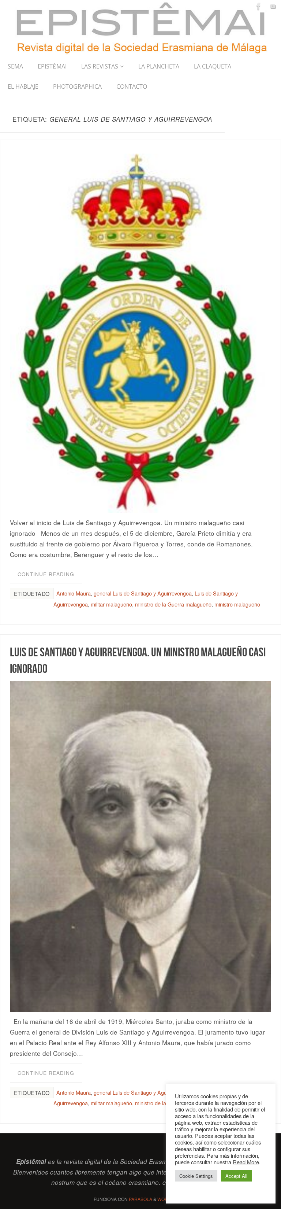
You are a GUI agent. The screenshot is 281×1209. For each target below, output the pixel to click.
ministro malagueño (237, 604)
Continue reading (46, 574)
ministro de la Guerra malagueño (173, 604)
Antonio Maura (73, 593)
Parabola (140, 1199)
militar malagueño (111, 604)
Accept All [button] (236, 1175)
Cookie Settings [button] (196, 1175)
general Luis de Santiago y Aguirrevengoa (143, 593)
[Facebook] (258, 6)
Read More (246, 1162)
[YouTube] (273, 6)
